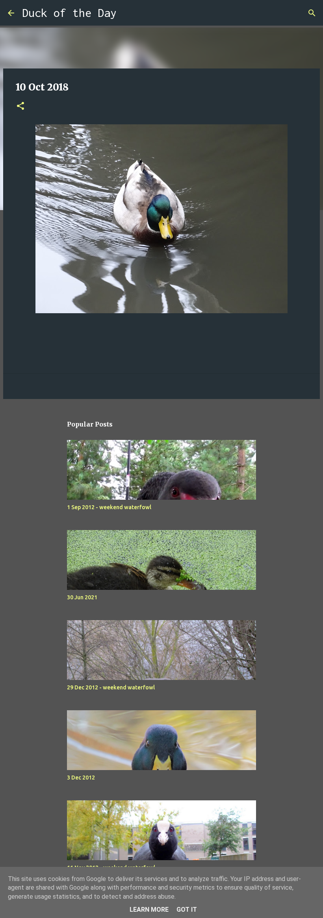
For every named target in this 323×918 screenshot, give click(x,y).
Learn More (149, 909)
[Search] (127, 13)
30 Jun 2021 (82, 597)
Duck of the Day (69, 12)
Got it (186, 909)
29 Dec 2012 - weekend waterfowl (111, 687)
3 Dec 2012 (81, 777)
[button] (20, 106)
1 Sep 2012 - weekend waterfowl (109, 507)
